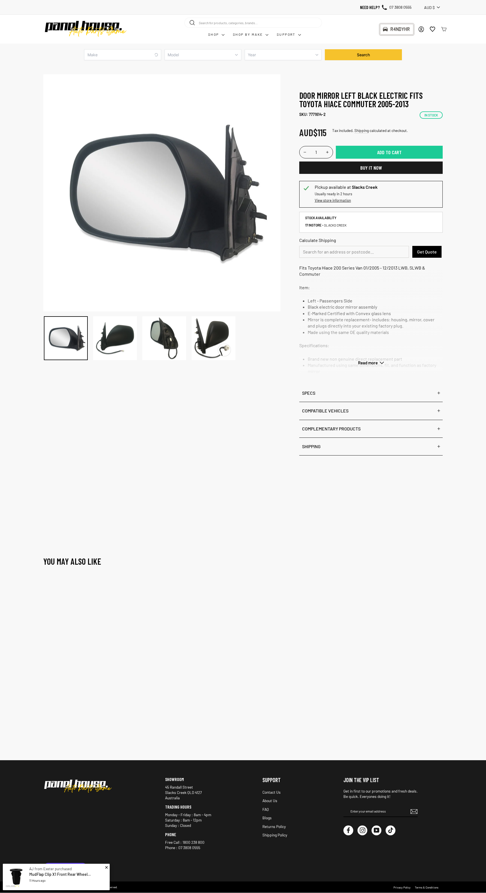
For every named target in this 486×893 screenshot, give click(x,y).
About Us (269, 800)
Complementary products (331, 428)
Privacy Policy (402, 887)
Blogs (267, 817)
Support (287, 34)
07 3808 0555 (400, 7)
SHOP (214, 34)
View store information (333, 200)
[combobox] (253, 22)
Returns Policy (274, 826)
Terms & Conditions (426, 887)
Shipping (361, 130)
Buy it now (371, 168)
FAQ (265, 809)
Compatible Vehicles (325, 410)
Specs (308, 393)
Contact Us (271, 792)
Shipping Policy (274, 835)
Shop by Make (248, 34)
